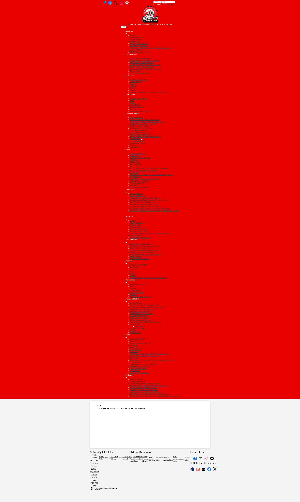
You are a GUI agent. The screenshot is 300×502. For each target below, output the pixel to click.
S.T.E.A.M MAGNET (138, 80)
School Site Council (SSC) (140, 132)
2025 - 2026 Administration (140, 58)
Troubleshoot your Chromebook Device (145, 198)
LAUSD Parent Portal (138, 130)
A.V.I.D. (133, 86)
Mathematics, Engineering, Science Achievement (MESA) (151, 175)
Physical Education (137, 107)
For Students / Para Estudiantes (141, 128)
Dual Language (136, 82)
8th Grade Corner (136, 118)
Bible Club (134, 156)
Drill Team (134, 160)
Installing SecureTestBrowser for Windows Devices (149, 200)
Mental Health (135, 71)
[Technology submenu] (126, 192)
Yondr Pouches (135, 147)
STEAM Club (135, 177)
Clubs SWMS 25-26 (137, 153)
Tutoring (133, 90)
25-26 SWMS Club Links (139, 187)
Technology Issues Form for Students (144, 204)
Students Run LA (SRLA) (140, 181)
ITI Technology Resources (140, 52)
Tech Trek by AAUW (138, 183)
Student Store (135, 139)
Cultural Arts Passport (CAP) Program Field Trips (148, 92)
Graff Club (134, 166)
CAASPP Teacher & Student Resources (145, 120)
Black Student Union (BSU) (140, 158)
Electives (133, 109)
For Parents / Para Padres (139, 126)
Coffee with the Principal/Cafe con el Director (147, 122)
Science (133, 103)
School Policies (136, 50)
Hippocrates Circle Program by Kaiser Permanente (149, 168)
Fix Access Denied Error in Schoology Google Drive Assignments (154, 211)
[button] (126, 219)
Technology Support (137, 143)
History (133, 35)
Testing (133, 145)
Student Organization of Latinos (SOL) (144, 179)
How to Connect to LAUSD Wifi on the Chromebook (150, 208)
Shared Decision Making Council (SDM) (145, 137)
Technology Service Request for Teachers (145, 206)
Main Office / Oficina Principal (141, 63)
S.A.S (132, 84)
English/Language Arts (138, 99)
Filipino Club (135, 162)
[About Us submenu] (126, 33)
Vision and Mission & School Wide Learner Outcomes (150, 48)
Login (95, 488)
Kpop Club (134, 173)
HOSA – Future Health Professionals (144, 170)
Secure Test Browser (138, 196)
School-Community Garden (140, 134)
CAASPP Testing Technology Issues (143, 202)
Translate (170, 4)
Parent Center (140, 141)
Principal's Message (137, 37)
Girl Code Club (136, 164)
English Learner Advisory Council (143, 124)
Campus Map (135, 41)
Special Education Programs (140, 111)
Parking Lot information (139, 44)
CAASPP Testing (136, 194)
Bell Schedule (135, 39)
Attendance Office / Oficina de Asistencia (145, 65)
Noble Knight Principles (139, 46)
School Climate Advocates (140, 73)
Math (132, 101)
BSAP (132, 88)
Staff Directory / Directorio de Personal (144, 61)
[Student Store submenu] (141, 139)
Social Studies (135, 105)
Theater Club (135, 185)
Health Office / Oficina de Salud (142, 67)
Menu (124, 27)
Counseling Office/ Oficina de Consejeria (145, 69)
